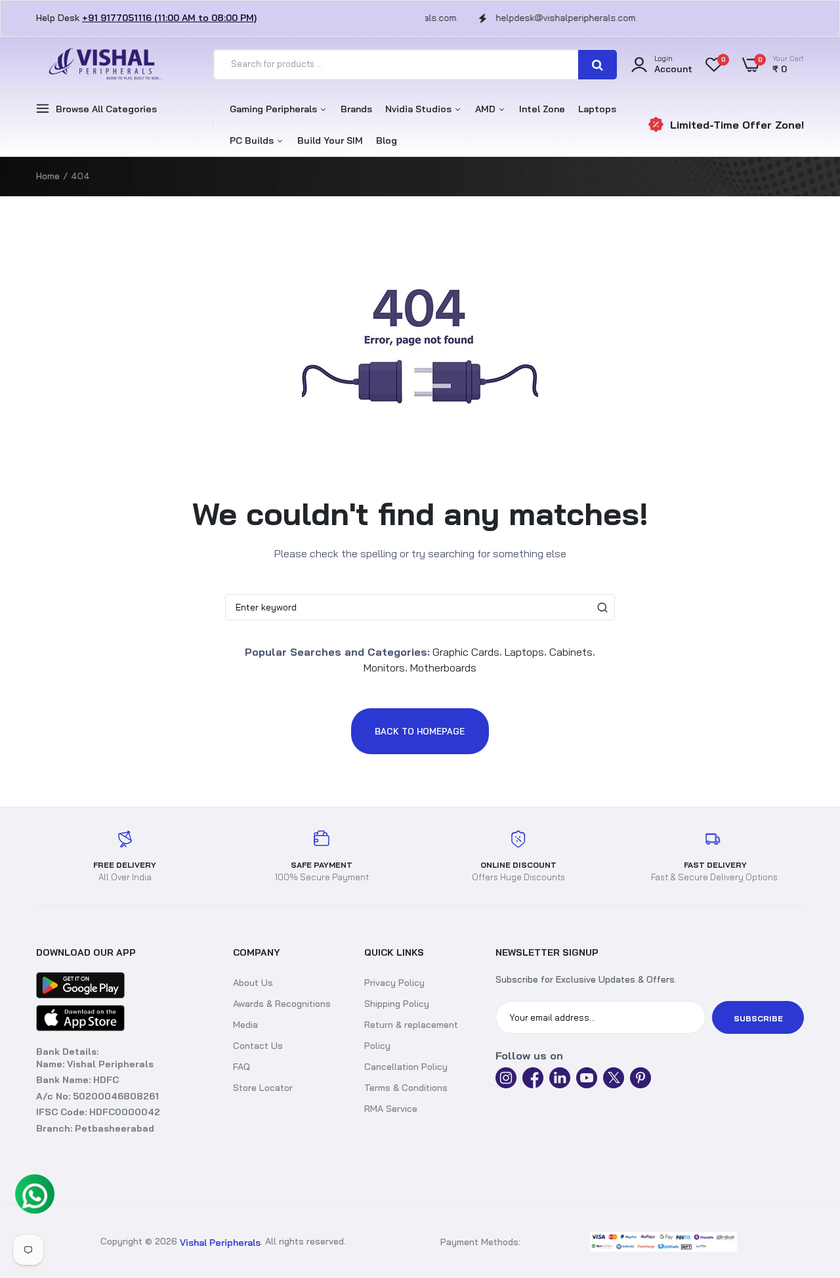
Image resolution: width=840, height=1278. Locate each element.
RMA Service (390, 1109)
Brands (356, 109)
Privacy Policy (394, 983)
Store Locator (263, 1088)
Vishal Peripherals (220, 1242)
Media (245, 1025)
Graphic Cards (465, 651)
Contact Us (258, 1046)
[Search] (597, 64)
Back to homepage (420, 731)
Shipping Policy (396, 1004)
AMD (486, 109)
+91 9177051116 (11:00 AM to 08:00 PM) (169, 18)
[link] (817, 1241)
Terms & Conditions (406, 1088)
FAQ (241, 1067)
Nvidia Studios (419, 109)
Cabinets (571, 651)
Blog (386, 140)
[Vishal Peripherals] (101, 64)
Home (48, 176)
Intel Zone (542, 109)
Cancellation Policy (406, 1067)
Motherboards (443, 667)
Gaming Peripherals (275, 109)
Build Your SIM (330, 140)
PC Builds (253, 140)
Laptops (597, 109)
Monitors (384, 667)
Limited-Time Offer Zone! (737, 124)
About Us (253, 983)
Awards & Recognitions (282, 1004)
